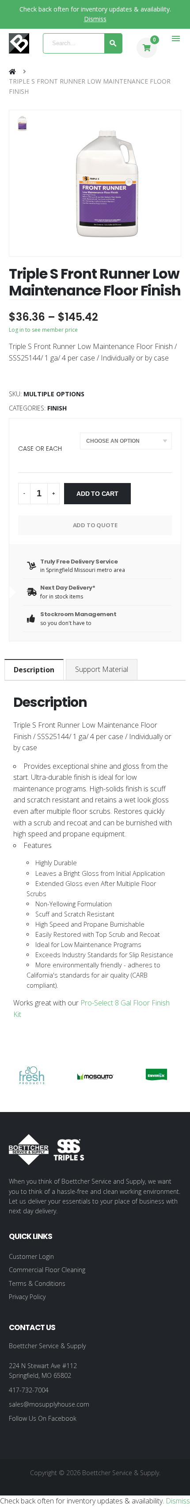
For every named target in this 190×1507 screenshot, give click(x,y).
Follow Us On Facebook (42, 1418)
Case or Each (40, 448)
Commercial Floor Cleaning (47, 1269)
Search (113, 43)
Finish (57, 408)
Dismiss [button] (95, 19)
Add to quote (95, 525)
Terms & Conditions (37, 1283)
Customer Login (31, 1256)
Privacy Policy (27, 1296)
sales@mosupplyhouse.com (49, 1404)
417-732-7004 (29, 1390)
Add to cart (97, 493)
